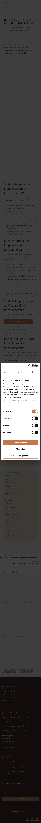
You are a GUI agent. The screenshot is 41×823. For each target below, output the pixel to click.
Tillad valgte (20, 449)
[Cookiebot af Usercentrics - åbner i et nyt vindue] (28, 365)
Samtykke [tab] (7, 372)
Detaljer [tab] (20, 372)
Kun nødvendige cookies (20, 456)
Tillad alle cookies (20, 442)
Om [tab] (33, 372)
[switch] (35, 418)
